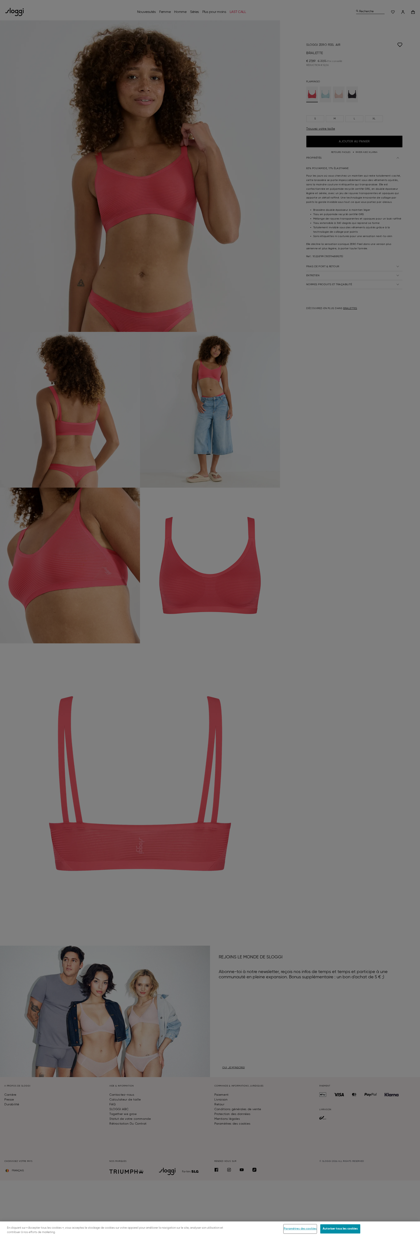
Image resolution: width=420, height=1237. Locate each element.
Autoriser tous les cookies (340, 1228)
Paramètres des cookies (300, 1228)
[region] (210, 1229)
